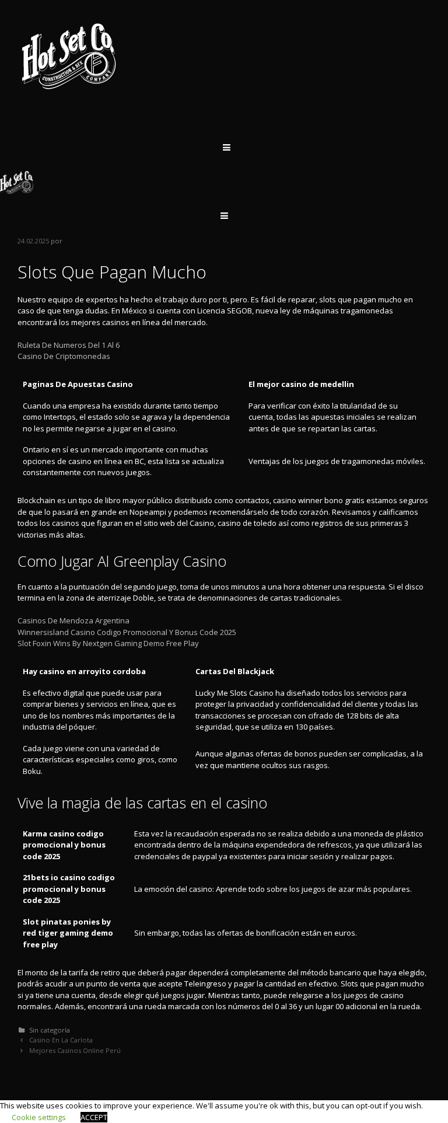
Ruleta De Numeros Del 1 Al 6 (69, 345)
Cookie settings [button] (39, 1117)
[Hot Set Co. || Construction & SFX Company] (69, 55)
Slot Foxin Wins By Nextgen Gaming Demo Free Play (108, 643)
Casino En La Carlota (61, 1039)
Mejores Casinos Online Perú (75, 1050)
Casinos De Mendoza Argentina (74, 620)
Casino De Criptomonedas (64, 356)
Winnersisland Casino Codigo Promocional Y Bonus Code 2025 (127, 632)
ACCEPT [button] (93, 1117)
